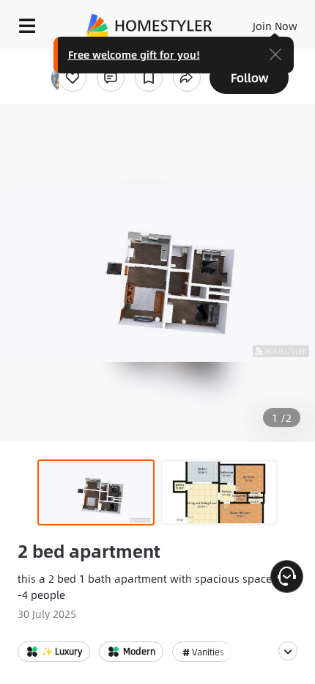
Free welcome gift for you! (134, 54)
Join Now (275, 26)
